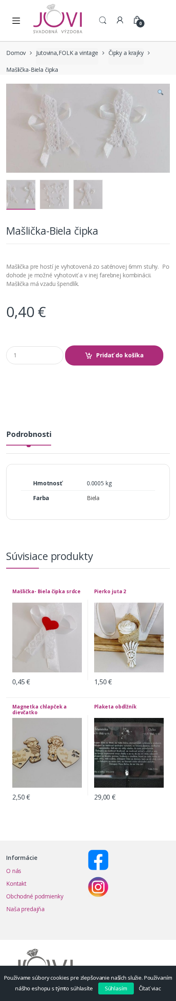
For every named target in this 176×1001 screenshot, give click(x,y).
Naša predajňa (25, 909)
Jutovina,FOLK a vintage (67, 53)
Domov (16, 53)
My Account (119, 20)
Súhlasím (116, 988)
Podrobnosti (28, 434)
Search (102, 20)
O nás (13, 871)
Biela (93, 498)
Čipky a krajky (126, 53)
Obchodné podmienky (34, 896)
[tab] (28, 437)
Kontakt (16, 883)
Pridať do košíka (120, 355)
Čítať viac (150, 988)
